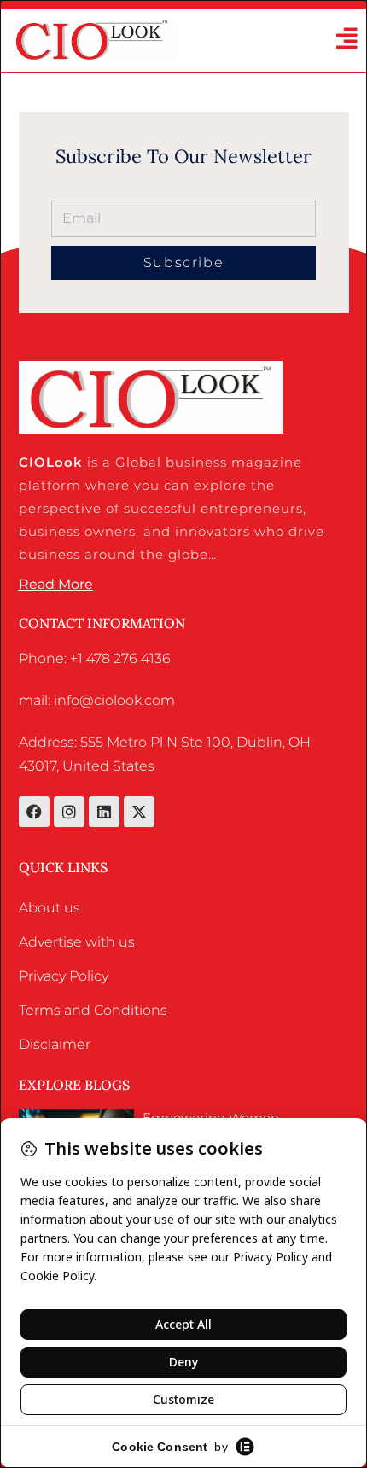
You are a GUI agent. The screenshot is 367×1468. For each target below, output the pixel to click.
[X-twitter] (139, 811)
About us (49, 908)
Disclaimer (54, 1044)
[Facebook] (34, 811)
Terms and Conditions (93, 1010)
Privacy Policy (63, 976)
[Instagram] (69, 811)
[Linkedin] (104, 811)
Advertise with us (77, 942)
